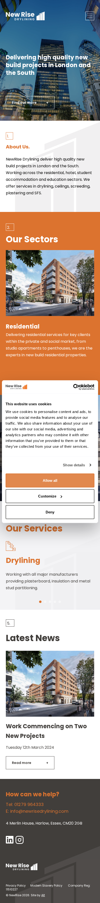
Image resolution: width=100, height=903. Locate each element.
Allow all (50, 480)
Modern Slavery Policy (46, 885)
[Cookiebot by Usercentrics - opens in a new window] (73, 387)
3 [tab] (50, 603)
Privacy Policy (16, 885)
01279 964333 (29, 804)
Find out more (30, 102)
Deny (50, 512)
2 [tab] (45, 603)
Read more (30, 762)
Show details (74, 465)
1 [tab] (39, 603)
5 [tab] (59, 603)
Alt (43, 895)
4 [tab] (55, 603)
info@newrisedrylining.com (39, 811)
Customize (47, 496)
